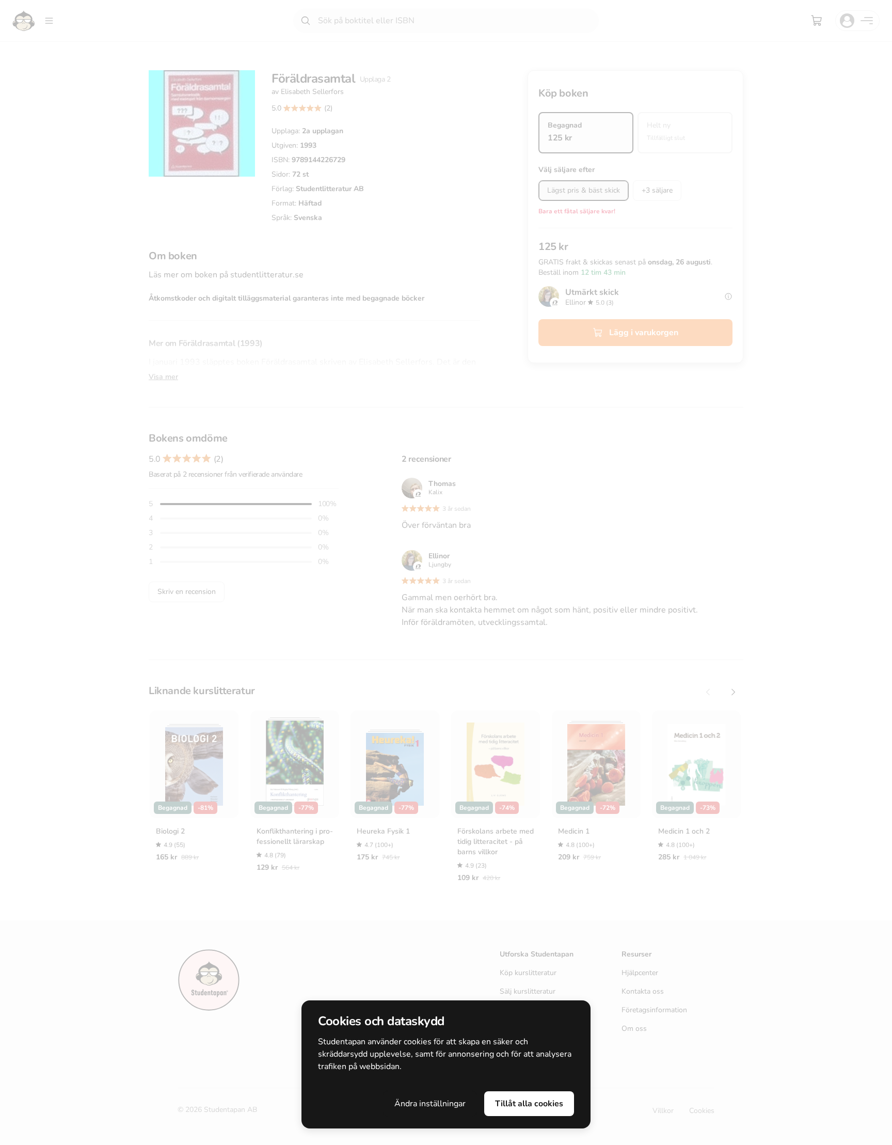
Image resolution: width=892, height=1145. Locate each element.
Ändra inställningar (430, 1103)
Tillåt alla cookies (529, 1103)
